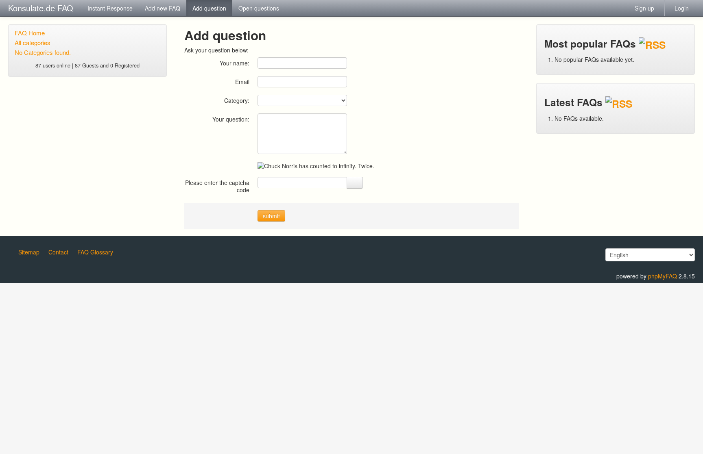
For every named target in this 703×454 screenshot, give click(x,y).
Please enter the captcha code (217, 185)
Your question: (230, 119)
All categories (32, 42)
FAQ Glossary (95, 252)
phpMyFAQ (662, 276)
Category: (236, 100)
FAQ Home (30, 32)
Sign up (644, 8)
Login (682, 8)
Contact (58, 252)
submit (271, 216)
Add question (209, 8)
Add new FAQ (162, 8)
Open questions (258, 8)
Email (242, 81)
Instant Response (110, 8)
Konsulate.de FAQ (40, 8)
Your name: (234, 63)
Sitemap (28, 252)
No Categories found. (43, 52)
